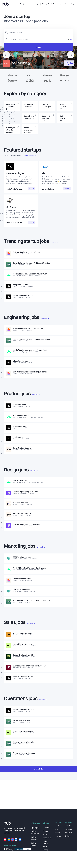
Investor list (47, 838)
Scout (45, 834)
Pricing (45, 831)
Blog (56, 829)
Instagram (68, 833)
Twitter (67, 836)
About (57, 826)
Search (38, 47)
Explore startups (33, 838)
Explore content (33, 844)
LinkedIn (68, 826)
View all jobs (38, 769)
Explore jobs (35, 828)
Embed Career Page (45, 844)
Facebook (68, 829)
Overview (46, 828)
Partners (58, 836)
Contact (57, 833)
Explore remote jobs (35, 832)
